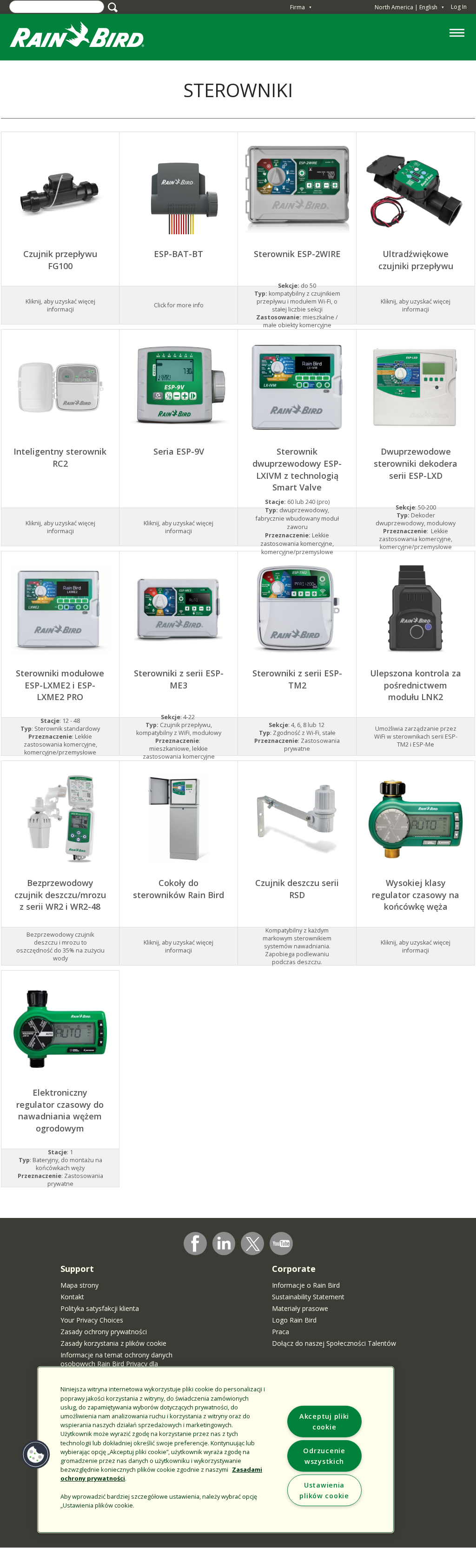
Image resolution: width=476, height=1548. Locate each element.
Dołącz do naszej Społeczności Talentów (334, 1343)
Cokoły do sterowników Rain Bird (178, 888)
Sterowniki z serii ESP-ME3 (179, 679)
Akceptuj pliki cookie (324, 1421)
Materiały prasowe (300, 1308)
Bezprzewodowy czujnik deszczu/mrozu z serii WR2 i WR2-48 (60, 894)
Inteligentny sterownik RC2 (59, 457)
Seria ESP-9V (178, 451)
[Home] (86, 36)
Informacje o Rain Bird (306, 1285)
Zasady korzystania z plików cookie (113, 1343)
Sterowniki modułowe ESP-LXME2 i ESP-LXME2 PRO (60, 685)
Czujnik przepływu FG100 (60, 259)
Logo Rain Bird (294, 1320)
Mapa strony (79, 1285)
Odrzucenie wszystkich (324, 1456)
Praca (280, 1331)
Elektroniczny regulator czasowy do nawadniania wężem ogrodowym (60, 1110)
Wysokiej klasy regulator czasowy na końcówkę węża (415, 894)
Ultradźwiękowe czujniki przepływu (415, 259)
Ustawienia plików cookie (324, 1490)
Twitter (253, 1244)
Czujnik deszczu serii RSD (297, 888)
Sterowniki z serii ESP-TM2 (297, 679)
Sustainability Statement (308, 1296)
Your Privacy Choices (91, 1320)
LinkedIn (224, 1243)
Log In (459, 7)
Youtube (281, 1243)
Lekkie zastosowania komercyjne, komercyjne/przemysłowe (297, 543)
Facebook (195, 1243)
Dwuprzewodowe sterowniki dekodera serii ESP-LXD (415, 463)
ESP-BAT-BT (178, 253)
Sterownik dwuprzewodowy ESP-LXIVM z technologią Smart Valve (297, 469)
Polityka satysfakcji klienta (99, 1308)
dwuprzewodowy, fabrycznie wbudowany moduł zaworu (297, 518)
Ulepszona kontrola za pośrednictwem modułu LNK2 (415, 685)
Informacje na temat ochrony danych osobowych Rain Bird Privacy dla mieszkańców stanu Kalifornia (116, 1363)
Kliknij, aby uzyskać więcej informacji (415, 305)
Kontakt (72, 1296)
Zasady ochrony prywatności (103, 1331)
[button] (36, 1454)
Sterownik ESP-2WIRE (297, 253)
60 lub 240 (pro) (297, 502)
